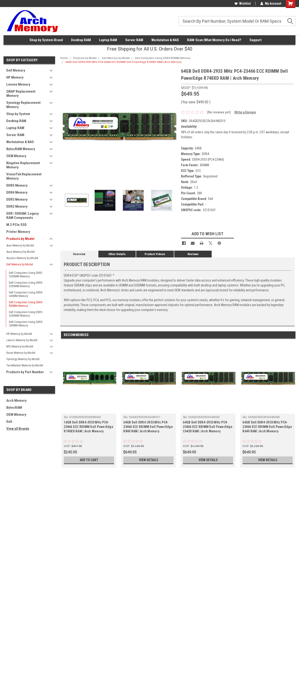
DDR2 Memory (17, 206)
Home (64, 58)
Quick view (89, 410)
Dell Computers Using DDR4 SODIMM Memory (25, 284)
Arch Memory (16, 400)
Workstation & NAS (165, 40)
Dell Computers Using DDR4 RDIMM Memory (25, 303)
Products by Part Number (25, 372)
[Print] (201, 243)
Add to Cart (89, 460)
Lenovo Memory (18, 84)
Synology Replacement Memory (23, 105)
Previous (65, 126)
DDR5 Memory (17, 185)
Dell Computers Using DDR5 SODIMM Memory (25, 313)
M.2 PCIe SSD (16, 225)
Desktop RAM (81, 40)
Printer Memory (18, 232)
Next (173, 126)
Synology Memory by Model (22, 359)
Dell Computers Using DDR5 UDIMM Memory (25, 323)
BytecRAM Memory (20, 149)
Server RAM (134, 40)
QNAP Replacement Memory (21, 93)
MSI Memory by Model (19, 346)
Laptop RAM (108, 40)
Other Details (117, 254)
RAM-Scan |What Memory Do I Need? (214, 40)
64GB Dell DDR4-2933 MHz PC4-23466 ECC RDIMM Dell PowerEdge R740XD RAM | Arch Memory (123, 62)
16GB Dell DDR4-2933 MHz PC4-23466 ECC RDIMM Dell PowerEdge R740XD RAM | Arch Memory (88, 426)
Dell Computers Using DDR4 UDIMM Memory (25, 294)
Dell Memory (15, 70)
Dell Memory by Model (19, 264)
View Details (148, 460)
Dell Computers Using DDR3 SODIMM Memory (25, 274)
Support (255, 40)
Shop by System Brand (46, 40)
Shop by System (18, 114)
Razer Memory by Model (20, 352)
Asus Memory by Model (20, 251)
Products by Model (20, 239)
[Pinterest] (219, 243)
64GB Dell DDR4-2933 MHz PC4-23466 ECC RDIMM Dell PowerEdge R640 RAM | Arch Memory (267, 426)
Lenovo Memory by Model (21, 340)
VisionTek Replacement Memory (24, 176)
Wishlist (245, 3)
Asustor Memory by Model (22, 258)
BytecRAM (14, 407)
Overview (79, 254)
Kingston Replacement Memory (23, 165)
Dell (9, 421)
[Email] (193, 243)
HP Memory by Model (19, 334)
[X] (210, 243)
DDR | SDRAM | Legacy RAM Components (22, 215)
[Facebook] (184, 243)
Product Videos (155, 254)
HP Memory (15, 77)
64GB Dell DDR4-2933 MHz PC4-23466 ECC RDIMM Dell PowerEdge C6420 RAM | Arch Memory (207, 426)
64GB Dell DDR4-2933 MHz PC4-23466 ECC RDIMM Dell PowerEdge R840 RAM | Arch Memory (148, 426)
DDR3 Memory (17, 199)
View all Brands (17, 428)
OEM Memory (16, 156)
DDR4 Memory (17, 192)
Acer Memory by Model (20, 245)
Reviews (193, 254)
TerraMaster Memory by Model (24, 365)
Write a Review (245, 112)
